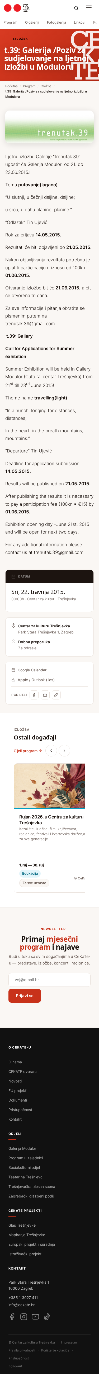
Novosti (15, 1081)
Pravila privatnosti (21, 1350)
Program (10, 22)
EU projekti (17, 1090)
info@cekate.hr (21, 1304)
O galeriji (32, 22)
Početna (11, 86)
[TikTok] (47, 1316)
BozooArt (15, 1366)
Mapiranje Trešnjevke (26, 1234)
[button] (90, 8)
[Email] (45, 694)
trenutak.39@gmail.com (30, 323)
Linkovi (79, 22)
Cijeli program (25, 750)
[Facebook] (34, 694)
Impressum (69, 1342)
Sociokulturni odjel (24, 1167)
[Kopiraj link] (56, 694)
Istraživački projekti (25, 1254)
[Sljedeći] (64, 750)
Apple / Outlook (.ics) (36, 679)
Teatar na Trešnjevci (25, 1177)
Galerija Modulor (22, 1148)
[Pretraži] (76, 8)
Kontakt (15, 1119)
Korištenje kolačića (55, 1350)
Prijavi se (25, 995)
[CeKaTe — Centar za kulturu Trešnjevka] (17, 8)
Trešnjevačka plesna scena (31, 1186)
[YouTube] (35, 1316)
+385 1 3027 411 (23, 1297)
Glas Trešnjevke (22, 1225)
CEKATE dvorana (22, 1071)
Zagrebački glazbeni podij (31, 1196)
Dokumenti (17, 1100)
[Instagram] (23, 1316)
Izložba (46, 86)
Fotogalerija (56, 22)
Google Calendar (32, 670)
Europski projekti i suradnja (31, 1244)
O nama (15, 1062)
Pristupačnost (20, 1109)
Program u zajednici (25, 1158)
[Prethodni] (51, 750)
